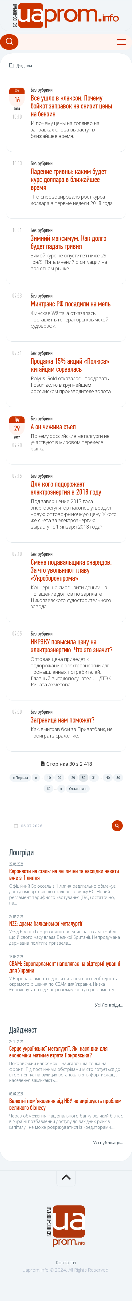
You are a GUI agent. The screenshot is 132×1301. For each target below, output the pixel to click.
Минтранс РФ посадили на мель (71, 304)
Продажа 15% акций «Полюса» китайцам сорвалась (70, 366)
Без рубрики (41, 90)
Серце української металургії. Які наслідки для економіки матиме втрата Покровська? (58, 1052)
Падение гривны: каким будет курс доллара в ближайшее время (68, 180)
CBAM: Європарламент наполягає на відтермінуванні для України (64, 967)
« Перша (20, 777)
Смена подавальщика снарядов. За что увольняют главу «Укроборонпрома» (71, 571)
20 (59, 777)
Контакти (66, 1262)
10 (49, 777)
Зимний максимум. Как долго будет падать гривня (68, 243)
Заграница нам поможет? (63, 720)
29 (73, 777)
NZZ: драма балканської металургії (45, 923)
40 (108, 777)
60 (48, 788)
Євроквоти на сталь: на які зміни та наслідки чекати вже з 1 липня (64, 875)
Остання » (78, 788)
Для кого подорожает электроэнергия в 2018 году (66, 488)
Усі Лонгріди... (109, 1005)
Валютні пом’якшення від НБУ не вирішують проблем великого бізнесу (65, 1105)
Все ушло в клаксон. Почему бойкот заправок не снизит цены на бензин (71, 106)
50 (118, 777)
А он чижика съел (53, 427)
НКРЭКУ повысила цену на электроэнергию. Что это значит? (72, 646)
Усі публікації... (108, 1142)
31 (94, 777)
